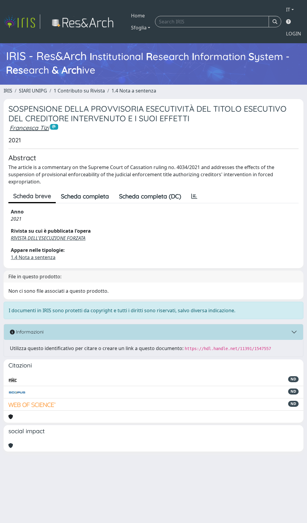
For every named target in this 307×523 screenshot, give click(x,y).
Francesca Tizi (29, 128)
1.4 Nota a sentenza (134, 90)
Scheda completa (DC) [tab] (150, 196)
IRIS (8, 90)
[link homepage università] (84, 21)
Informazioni (29, 332)
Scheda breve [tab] (32, 196)
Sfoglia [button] (139, 27)
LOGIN (293, 33)
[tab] (194, 196)
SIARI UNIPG (33, 90)
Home (138, 15)
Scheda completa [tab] (85, 196)
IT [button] (288, 9)
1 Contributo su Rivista (79, 90)
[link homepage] (22, 21)
